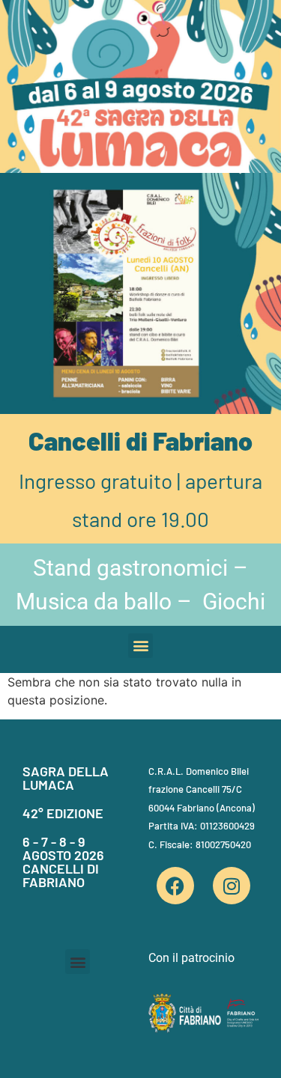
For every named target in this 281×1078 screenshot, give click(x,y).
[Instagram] (231, 885)
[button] (140, 645)
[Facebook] (175, 885)
